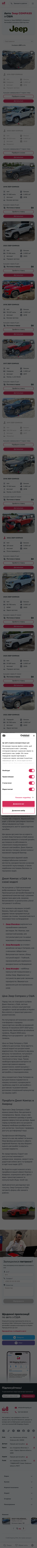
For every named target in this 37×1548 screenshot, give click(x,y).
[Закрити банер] (34, 735)
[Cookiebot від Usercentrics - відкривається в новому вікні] (21, 736)
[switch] (32, 776)
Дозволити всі (18, 804)
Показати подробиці (23, 797)
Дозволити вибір (18, 810)
